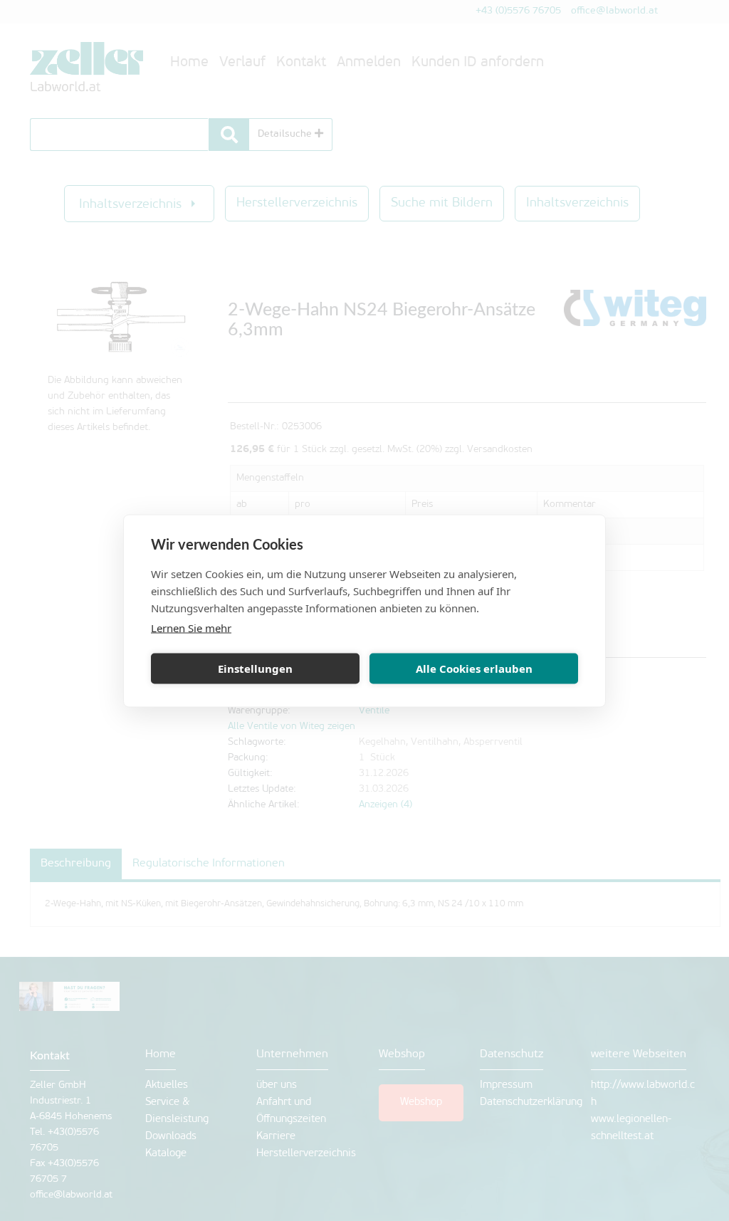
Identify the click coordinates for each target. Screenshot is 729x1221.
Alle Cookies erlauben (474, 668)
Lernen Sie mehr (191, 627)
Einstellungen (255, 668)
